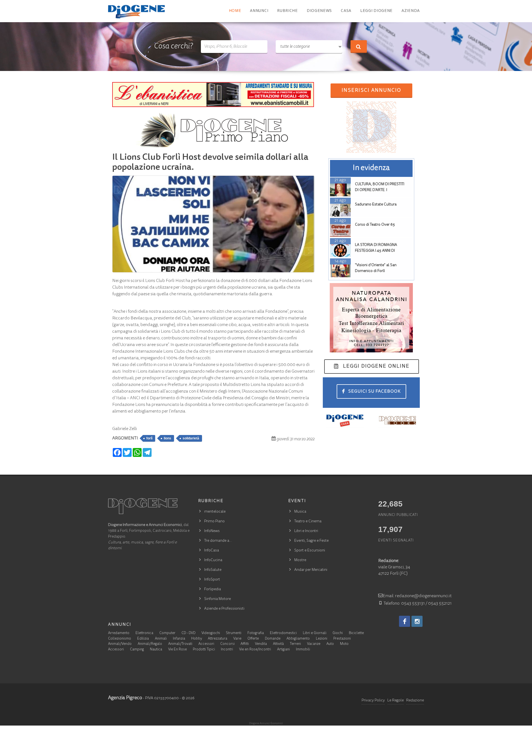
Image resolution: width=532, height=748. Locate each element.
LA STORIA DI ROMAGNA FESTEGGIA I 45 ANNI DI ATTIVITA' (376, 251)
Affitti (245, 644)
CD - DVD (188, 633)
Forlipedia (212, 589)
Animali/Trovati (180, 644)
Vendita (261, 644)
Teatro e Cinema (307, 521)
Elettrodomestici (283, 633)
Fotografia (255, 633)
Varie (237, 639)
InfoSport (212, 580)
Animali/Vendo (120, 644)
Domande (272, 639)
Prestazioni (342, 639)
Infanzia (179, 639)
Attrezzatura (217, 639)
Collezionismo (119, 639)
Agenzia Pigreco (125, 698)
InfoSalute (212, 570)
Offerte (253, 639)
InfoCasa (211, 551)
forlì (149, 438)
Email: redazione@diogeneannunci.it (417, 596)
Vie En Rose (177, 650)
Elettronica (144, 633)
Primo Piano (214, 521)
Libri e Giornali (314, 633)
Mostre (300, 560)
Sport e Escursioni (309, 551)
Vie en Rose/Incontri (255, 650)
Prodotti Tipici (204, 650)
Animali (161, 639)
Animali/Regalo (150, 644)
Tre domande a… (218, 541)
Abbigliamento (298, 639)
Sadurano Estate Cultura (376, 205)
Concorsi (227, 644)
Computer (167, 633)
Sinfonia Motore (217, 599)
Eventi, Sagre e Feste (311, 541)
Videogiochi (210, 633)
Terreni (295, 644)
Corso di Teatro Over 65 (375, 225)
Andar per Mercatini (310, 570)
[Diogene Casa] (345, 420)
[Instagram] (417, 621)
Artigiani (283, 650)
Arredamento (118, 633)
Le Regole (395, 701)
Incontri (227, 650)
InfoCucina (213, 560)
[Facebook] (404, 621)
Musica (300, 512)
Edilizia (143, 639)
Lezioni (321, 639)
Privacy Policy (373, 701)
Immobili (303, 650)
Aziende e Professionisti (224, 609)
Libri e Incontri (306, 531)
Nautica (156, 650)
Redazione (415, 701)
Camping (137, 650)
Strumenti (233, 633)
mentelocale (215, 512)
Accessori (206, 644)
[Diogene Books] (397, 420)
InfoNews (212, 531)
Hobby (196, 639)
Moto (344, 644)
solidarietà (191, 438)
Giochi (337, 633)
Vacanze (313, 644)
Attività (278, 644)
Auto (330, 644)
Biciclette (356, 633)
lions (167, 438)
